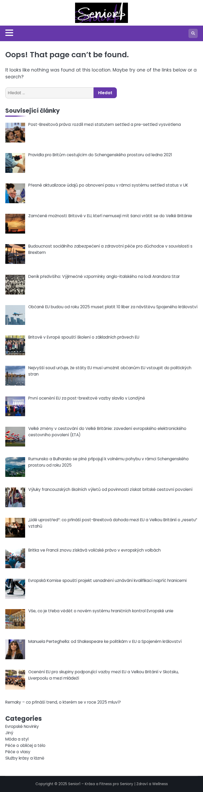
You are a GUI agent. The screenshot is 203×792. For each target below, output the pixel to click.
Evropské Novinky (22, 726)
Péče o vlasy (17, 752)
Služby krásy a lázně (24, 758)
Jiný (9, 733)
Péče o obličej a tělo (25, 745)
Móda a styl (17, 739)
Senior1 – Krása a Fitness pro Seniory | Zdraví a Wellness (118, 783)
